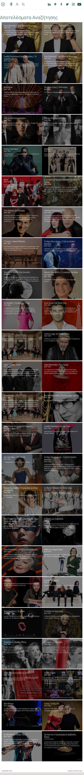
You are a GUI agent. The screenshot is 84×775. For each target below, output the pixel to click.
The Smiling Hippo (78, 771)
